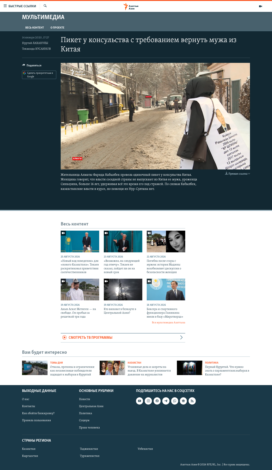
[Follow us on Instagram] (148, 400)
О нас (25, 399)
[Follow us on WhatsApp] (174, 400)
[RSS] (192, 400)
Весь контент (34, 27)
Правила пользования (36, 420)
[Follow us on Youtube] (139, 400)
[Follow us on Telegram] (165, 400)
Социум (84, 420)
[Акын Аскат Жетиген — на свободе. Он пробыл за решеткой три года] (80, 289)
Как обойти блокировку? (38, 413)
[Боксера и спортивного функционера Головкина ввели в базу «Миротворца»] (166, 289)
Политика (211, 363)
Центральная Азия (91, 406)
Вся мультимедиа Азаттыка (168, 322)
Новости (84, 399)
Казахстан (134, 363)
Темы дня (56, 363)
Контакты (28, 406)
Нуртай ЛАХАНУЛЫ (35, 43)
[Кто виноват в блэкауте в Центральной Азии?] (123, 289)
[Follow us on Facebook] (157, 400)
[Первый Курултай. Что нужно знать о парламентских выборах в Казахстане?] (189, 368)
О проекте (57, 27)
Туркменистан (90, 456)
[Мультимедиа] (260, 6)
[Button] (31, 66)
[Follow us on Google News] (183, 400)
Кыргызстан (30, 456)
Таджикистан (89, 449)
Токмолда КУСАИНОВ (36, 48)
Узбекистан (145, 449)
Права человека (89, 427)
